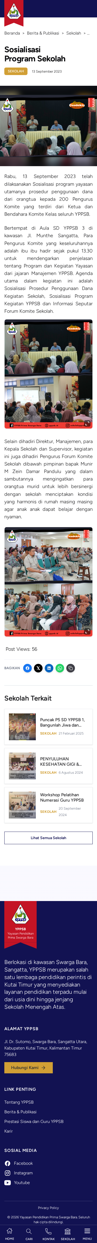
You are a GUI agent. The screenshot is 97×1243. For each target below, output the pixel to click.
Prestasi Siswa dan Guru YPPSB (34, 1121)
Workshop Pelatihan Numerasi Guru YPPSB (62, 797)
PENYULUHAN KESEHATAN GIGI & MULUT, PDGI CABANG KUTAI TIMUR (63, 766)
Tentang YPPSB (19, 1102)
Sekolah (16, 71)
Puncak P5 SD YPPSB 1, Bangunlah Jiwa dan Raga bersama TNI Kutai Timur (63, 727)
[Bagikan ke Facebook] (27, 668)
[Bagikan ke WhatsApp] (60, 668)
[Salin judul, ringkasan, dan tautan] (70, 668)
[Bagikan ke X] (38, 668)
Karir (8, 1131)
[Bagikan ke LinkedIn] (49, 668)
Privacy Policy (48, 1208)
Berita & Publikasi (20, 1111)
